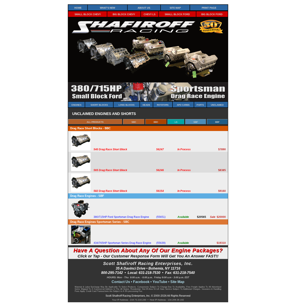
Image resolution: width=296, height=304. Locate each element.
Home (77, 7)
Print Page (209, 7)
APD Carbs (183, 104)
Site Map (175, 7)
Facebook (141, 282)
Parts (200, 104)
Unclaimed (217, 104)
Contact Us (121, 282)
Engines (76, 104)
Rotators (163, 104)
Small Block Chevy (88, 14)
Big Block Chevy (124, 14)
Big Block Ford (212, 14)
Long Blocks (127, 104)
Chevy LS (149, 14)
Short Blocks (99, 104)
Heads (146, 104)
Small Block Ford (177, 14)
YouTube (160, 282)
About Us (144, 7)
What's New (107, 7)
